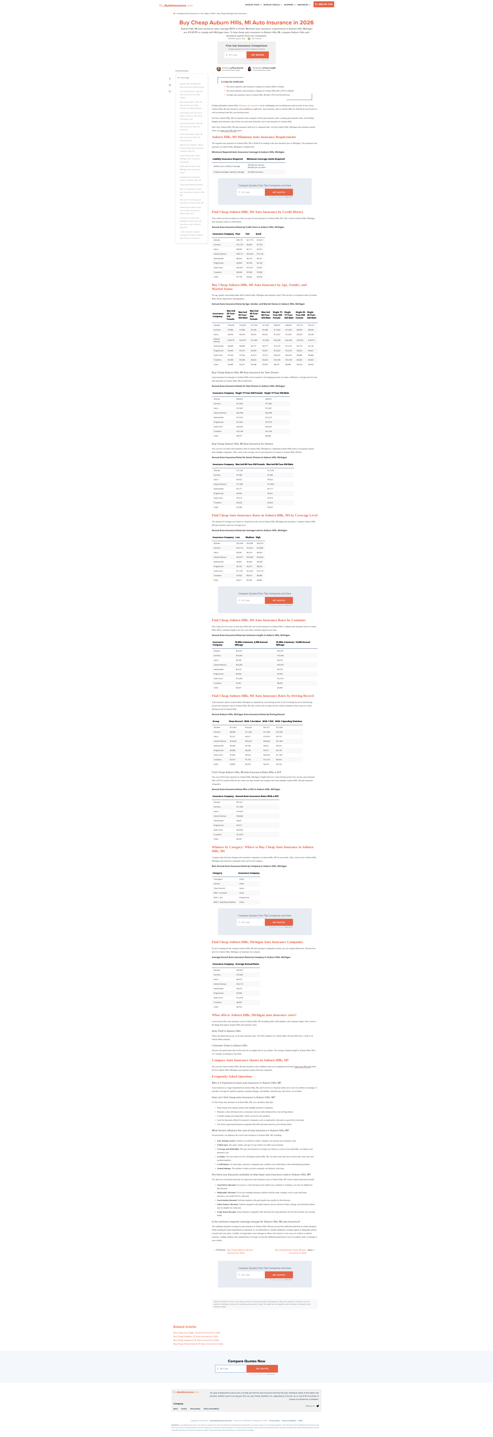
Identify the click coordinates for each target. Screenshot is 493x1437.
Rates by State (252, 5)
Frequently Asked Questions (191, 184)
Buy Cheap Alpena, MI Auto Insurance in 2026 (240, 1251)
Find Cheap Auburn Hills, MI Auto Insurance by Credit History (191, 94)
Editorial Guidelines (221, 1302)
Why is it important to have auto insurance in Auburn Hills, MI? (192, 192)
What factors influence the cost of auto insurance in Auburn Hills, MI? (190, 210)
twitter (317, 1406)
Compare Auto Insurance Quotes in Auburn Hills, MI (190, 178)
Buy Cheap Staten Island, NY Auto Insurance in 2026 (198, 1343)
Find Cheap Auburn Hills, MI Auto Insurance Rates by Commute (191, 126)
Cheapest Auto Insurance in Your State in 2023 (196, 13)
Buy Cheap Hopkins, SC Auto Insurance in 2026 (195, 1336)
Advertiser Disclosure (182, 71)
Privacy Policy (195, 1409)
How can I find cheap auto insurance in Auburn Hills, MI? (192, 201)
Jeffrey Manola (237, 68)
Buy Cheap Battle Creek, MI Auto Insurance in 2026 (290, 1251)
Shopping (288, 5)
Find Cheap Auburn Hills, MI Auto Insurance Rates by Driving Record (191, 137)
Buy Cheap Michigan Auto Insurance (232, 13)
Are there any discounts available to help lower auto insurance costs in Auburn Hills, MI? (191, 222)
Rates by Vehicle (272, 5)
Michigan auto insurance (249, 105)
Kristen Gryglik (269, 68)
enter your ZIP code (228, 130)
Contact (184, 1409)
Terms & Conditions (289, 1421)
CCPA (300, 1421)
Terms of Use (265, 59)
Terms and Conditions (211, 1409)
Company (178, 1403)
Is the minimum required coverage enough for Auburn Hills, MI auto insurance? (191, 235)
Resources (302, 5)
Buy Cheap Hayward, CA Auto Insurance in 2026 (196, 1340)
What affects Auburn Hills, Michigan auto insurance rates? (190, 169)
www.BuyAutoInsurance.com (221, 1421)
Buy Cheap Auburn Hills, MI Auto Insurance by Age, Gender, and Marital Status (191, 105)
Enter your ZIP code (302, 1066)
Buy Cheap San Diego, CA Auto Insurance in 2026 (196, 1332)
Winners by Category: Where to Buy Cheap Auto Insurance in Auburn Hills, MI (192, 148)
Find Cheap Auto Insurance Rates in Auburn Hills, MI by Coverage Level (191, 116)
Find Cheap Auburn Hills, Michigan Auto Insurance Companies (190, 158)
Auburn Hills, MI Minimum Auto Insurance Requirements (192, 85)
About (175, 1409)
